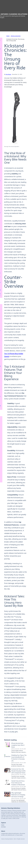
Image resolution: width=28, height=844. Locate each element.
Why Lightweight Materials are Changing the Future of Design (18, 794)
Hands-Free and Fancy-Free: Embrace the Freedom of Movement (18, 783)
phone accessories (15, 36)
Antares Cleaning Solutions (14, 14)
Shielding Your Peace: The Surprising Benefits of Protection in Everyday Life (18, 758)
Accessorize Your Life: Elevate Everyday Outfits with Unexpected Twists (18, 771)
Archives (3, 827)
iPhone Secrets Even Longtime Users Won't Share (17, 745)
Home (7, 36)
